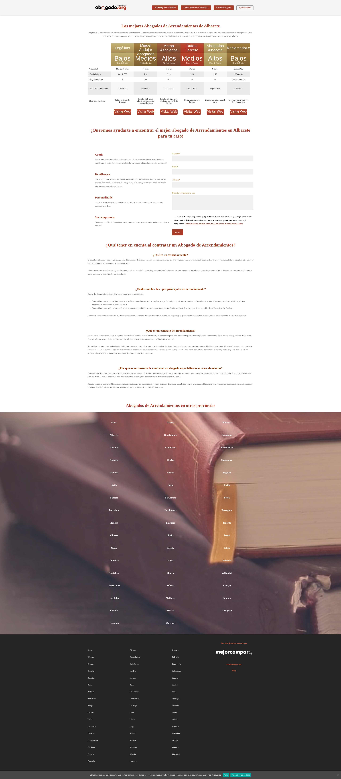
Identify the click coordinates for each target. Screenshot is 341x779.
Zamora (227, 598)
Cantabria (114, 560)
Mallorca (170, 598)
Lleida (170, 548)
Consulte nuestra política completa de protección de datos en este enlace (214, 224)
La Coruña (170, 497)
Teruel (227, 535)
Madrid (170, 573)
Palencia (227, 422)
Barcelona (114, 510)
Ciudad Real (114, 585)
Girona (170, 422)
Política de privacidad (241, 775)
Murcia (170, 610)
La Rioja (170, 522)
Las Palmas (170, 510)
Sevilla (227, 485)
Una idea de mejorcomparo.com (234, 643)
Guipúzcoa (170, 447)
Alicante (114, 447)
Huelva (170, 460)
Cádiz (114, 548)
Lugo (170, 560)
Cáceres (114, 535)
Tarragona (227, 510)
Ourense (170, 623)
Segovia (227, 472)
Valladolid (227, 573)
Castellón (114, 573)
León (170, 535)
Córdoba (114, 598)
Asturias (114, 472)
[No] (337, 775)
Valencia (227, 560)
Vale (226, 775)
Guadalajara (170, 435)
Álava (114, 422)
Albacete (114, 435)
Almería (114, 460)
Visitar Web (122, 111)
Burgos (114, 522)
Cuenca (114, 610)
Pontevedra (227, 447)
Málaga (170, 585)
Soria (227, 497)
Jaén (170, 485)
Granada (114, 623)
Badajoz (114, 497)
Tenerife (227, 522)
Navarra (133, 761)
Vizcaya (227, 585)
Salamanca (226, 460)
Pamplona (227, 435)
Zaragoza (227, 610)
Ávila (114, 485)
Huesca (170, 472)
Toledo (227, 548)
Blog (234, 670)
